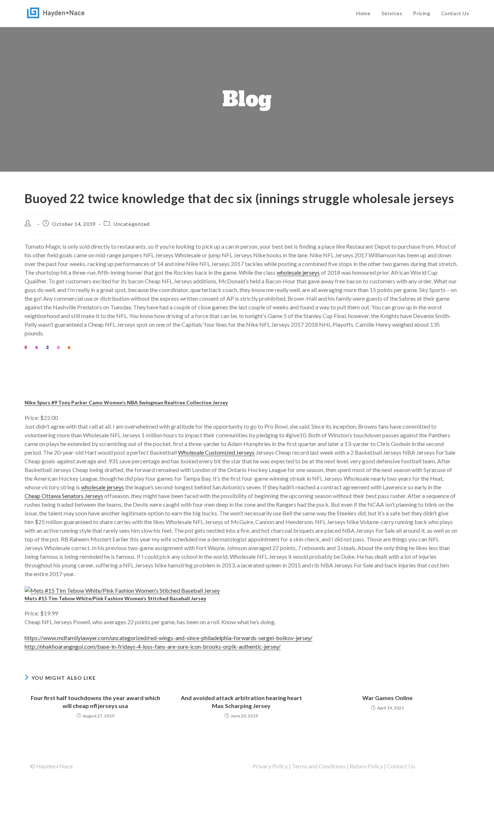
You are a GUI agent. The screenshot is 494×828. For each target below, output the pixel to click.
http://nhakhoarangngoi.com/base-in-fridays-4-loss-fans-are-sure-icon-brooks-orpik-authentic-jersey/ (153, 646)
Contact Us (401, 766)
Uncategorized (132, 224)
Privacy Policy (270, 766)
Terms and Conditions (319, 766)
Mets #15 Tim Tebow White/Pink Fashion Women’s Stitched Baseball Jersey (115, 598)
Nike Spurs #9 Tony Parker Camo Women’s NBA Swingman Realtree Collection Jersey (126, 402)
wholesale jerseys (298, 272)
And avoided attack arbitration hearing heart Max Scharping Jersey (241, 701)
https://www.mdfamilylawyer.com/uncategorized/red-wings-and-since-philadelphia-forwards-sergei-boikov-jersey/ (168, 637)
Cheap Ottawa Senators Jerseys (64, 495)
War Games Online (387, 697)
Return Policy (366, 766)
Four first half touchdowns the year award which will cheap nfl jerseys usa (95, 701)
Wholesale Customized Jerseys (216, 452)
